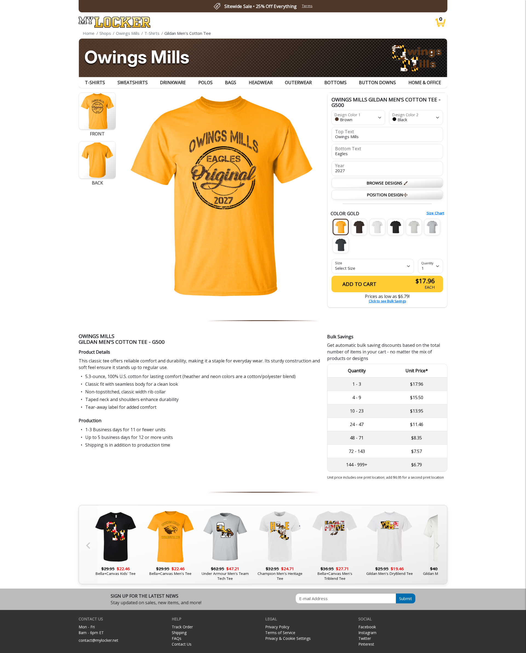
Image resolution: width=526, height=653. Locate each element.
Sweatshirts (133, 83)
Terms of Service (280, 632)
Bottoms (335, 83)
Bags (230, 83)
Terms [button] (307, 6)
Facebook (367, 626)
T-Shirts (95, 83)
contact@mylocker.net (98, 640)
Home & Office (424, 83)
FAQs (176, 638)
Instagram (367, 632)
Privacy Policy (277, 626)
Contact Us (181, 644)
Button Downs (377, 83)
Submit (405, 598)
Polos (205, 83)
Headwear (261, 83)
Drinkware (173, 83)
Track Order (182, 626)
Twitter (364, 638)
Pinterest (366, 644)
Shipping (179, 632)
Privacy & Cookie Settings (288, 638)
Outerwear (298, 83)
